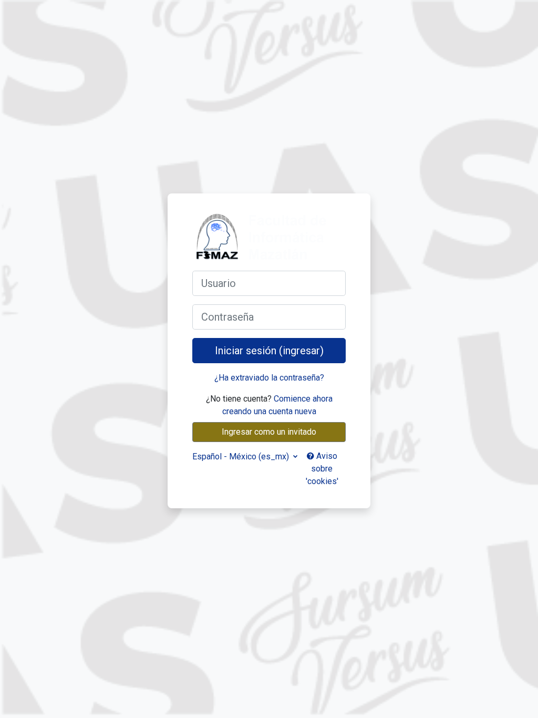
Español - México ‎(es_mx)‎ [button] (241, 456)
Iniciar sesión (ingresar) (269, 350)
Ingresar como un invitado (269, 432)
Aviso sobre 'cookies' (322, 468)
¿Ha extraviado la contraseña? (269, 378)
